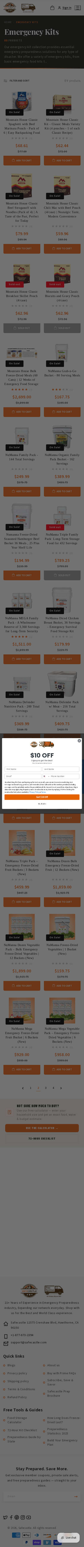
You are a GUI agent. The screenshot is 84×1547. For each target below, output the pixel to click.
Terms (43, 792)
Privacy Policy (34, 792)
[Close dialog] (79, 741)
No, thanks (42, 804)
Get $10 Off (42, 797)
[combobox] (46, 776)
